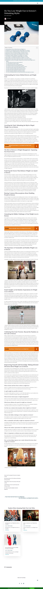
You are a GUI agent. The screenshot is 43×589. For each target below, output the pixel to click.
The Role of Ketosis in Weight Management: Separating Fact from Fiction (18, 51)
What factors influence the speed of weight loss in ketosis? (16, 65)
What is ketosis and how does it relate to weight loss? (15, 62)
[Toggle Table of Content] (36, 48)
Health (10, 15)
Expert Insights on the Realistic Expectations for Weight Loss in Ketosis (17, 57)
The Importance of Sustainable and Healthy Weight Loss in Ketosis (17, 56)
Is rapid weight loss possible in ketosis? (13, 63)
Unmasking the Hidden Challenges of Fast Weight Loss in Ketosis (16, 55)
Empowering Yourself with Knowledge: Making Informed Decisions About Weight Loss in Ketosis (20, 61)
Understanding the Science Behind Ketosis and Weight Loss (16, 49)
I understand (32, 588)
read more (7, 554)
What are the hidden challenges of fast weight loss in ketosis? (16, 67)
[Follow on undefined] (23, 583)
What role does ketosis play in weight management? (15, 64)
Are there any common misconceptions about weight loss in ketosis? (17, 66)
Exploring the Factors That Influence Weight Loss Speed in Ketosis (17, 52)
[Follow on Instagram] (21, 583)
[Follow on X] (19, 583)
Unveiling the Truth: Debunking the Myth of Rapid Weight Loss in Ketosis (18, 50)
